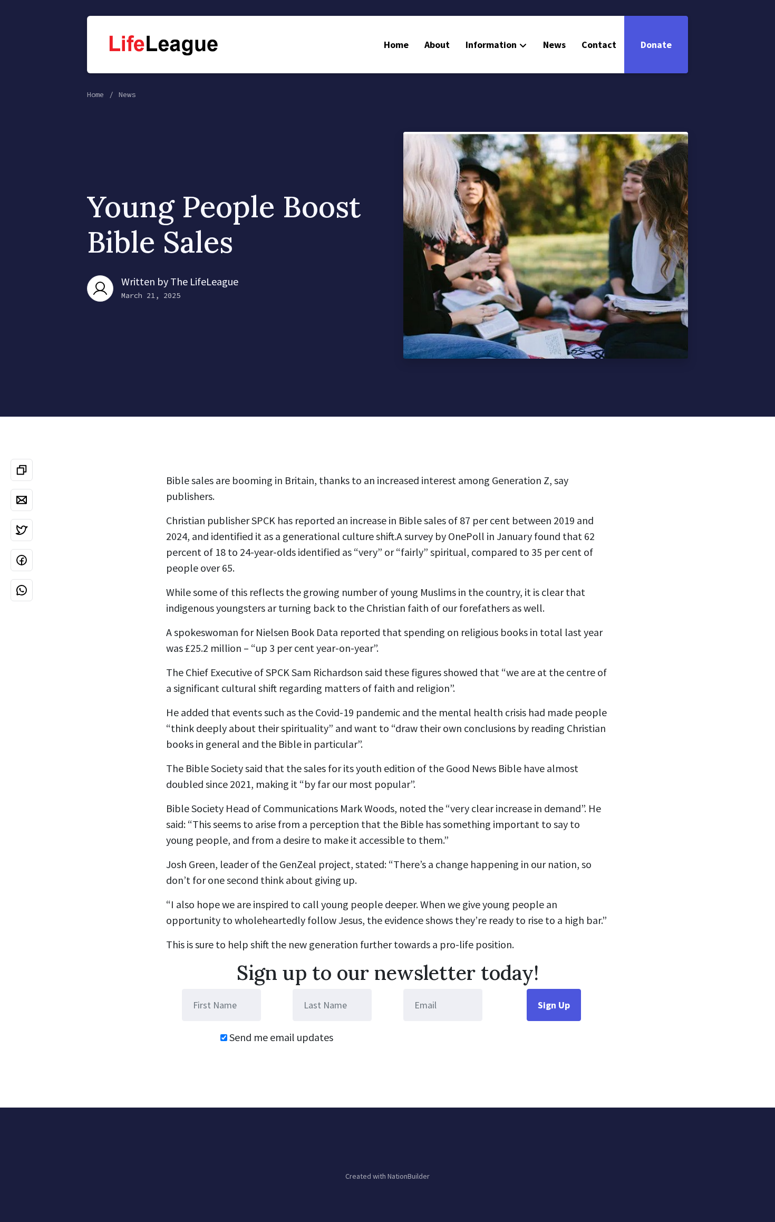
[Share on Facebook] (22, 560)
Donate (656, 45)
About (437, 45)
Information (491, 45)
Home (396, 45)
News (554, 45)
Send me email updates (280, 1037)
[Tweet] (22, 530)
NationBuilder (409, 1176)
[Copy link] (22, 470)
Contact (599, 45)
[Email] (22, 500)
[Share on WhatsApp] (22, 590)
